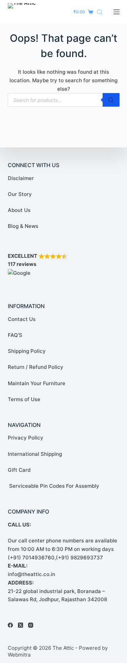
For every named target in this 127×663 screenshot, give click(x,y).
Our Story (20, 194)
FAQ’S (15, 335)
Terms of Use (24, 399)
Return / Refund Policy (35, 367)
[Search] (111, 100)
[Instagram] (30, 625)
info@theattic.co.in (31, 574)
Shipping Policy (27, 351)
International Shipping (35, 454)
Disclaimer (21, 178)
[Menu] (116, 12)
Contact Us (22, 319)
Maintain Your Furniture (36, 383)
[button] (64, 264)
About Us (19, 210)
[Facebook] (10, 625)
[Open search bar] (100, 12)
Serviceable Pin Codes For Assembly (53, 486)
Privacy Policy (25, 437)
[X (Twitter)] (20, 625)
